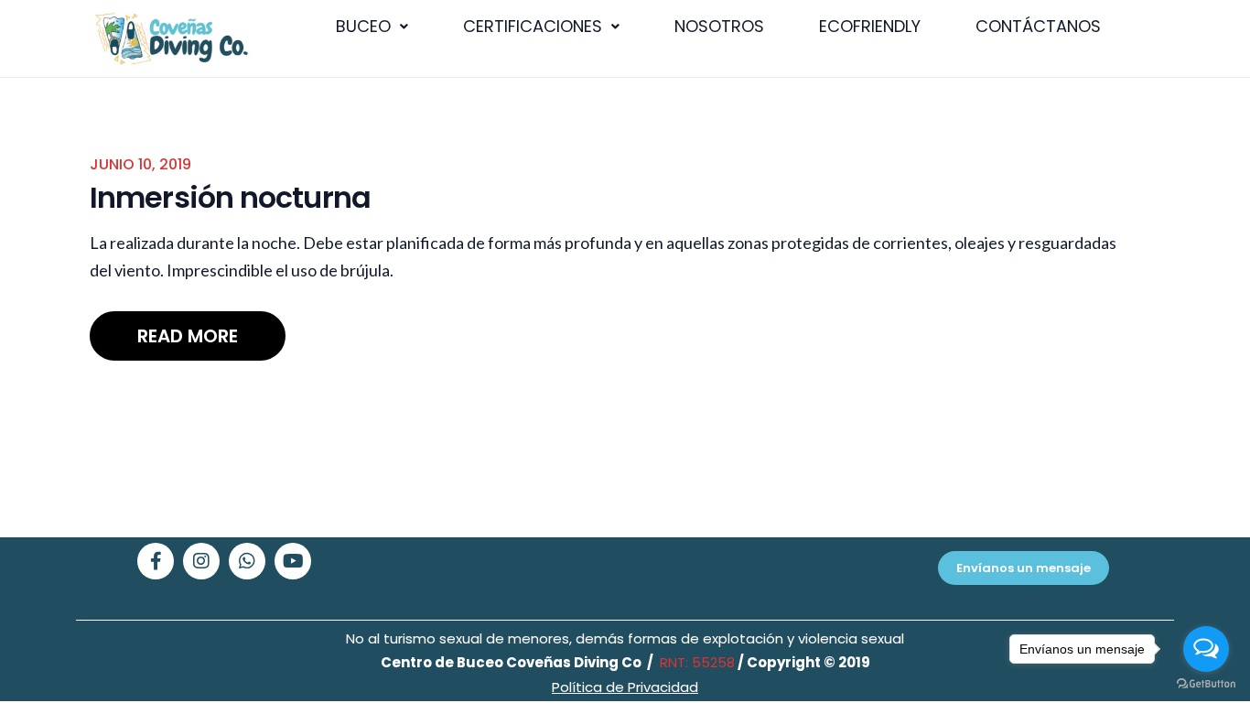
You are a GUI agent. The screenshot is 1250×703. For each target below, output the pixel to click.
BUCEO (363, 26)
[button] (372, 26)
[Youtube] (293, 561)
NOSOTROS (719, 26)
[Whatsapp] (247, 561)
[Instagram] (201, 561)
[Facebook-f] (155, 561)
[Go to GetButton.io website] (1206, 684)
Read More (187, 336)
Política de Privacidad (625, 687)
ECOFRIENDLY (870, 26)
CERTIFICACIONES (532, 26)
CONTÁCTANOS (1038, 26)
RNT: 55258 (695, 662)
